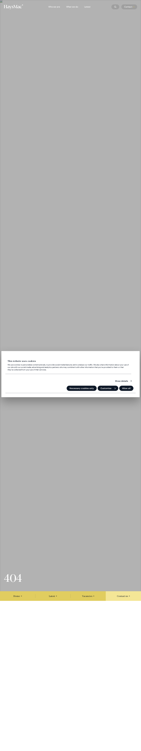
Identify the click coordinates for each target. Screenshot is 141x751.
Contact (128, 6)
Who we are (54, 6)
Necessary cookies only (82, 388)
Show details (121, 381)
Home (16, 596)
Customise (106, 388)
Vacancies (87, 596)
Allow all (126, 388)
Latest (87, 6)
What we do (72, 6)
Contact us (122, 596)
